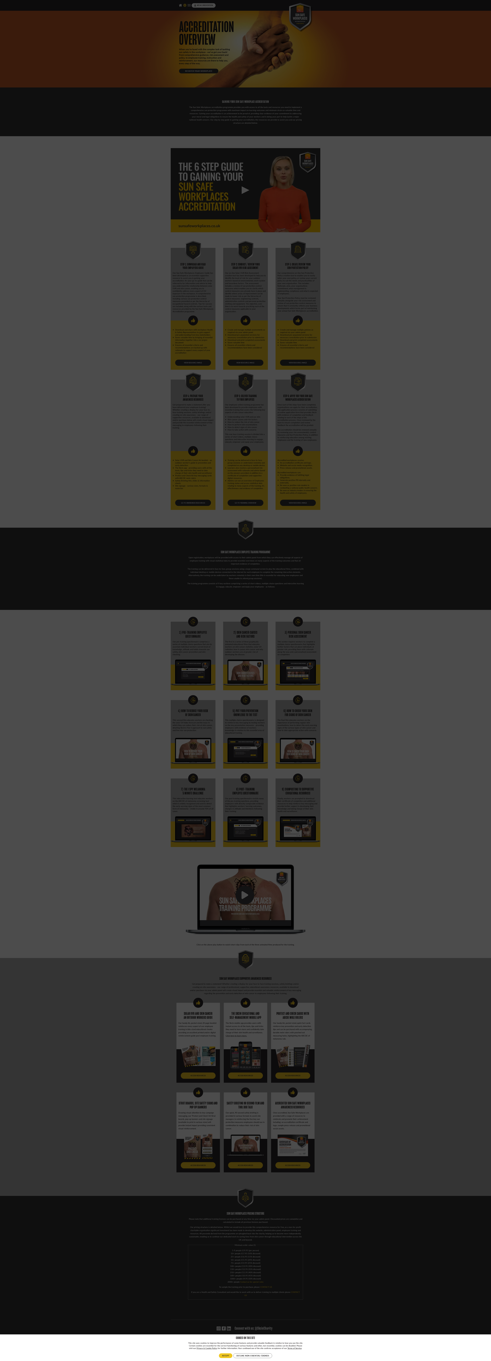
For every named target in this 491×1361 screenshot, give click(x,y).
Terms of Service (294, 1348)
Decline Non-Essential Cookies (252, 1355)
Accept (225, 1355)
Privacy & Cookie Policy (207, 1348)
